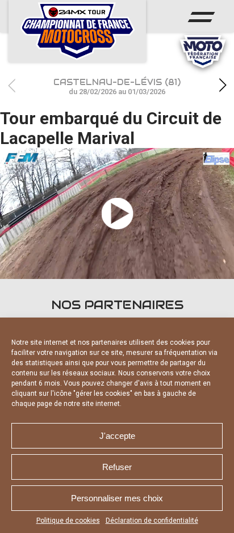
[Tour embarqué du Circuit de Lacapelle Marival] (117, 213)
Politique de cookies (68, 520)
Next (222, 85)
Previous (11, 85)
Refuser (117, 467)
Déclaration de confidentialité (152, 520)
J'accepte (117, 436)
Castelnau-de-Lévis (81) (117, 86)
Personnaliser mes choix (117, 498)
